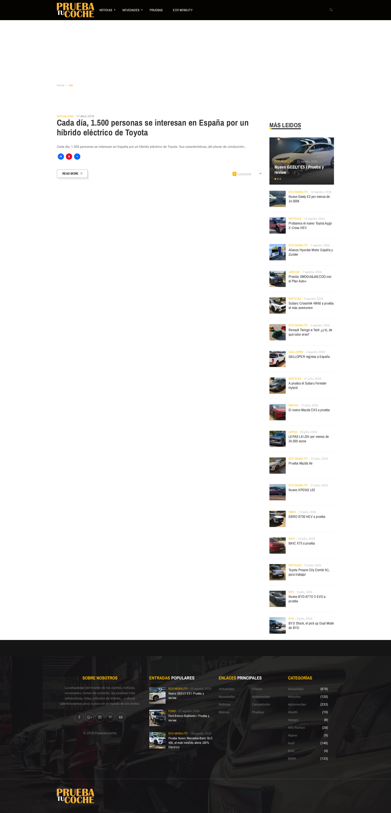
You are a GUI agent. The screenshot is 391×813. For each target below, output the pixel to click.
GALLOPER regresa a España (309, 356)
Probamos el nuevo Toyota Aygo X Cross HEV (310, 225)
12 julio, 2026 (312, 565)
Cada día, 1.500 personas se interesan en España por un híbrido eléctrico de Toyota (153, 127)
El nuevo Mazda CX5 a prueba (309, 409)
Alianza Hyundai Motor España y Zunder (311, 252)
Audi (291, 743)
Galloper (296, 352)
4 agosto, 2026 (320, 325)
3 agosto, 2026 (315, 352)
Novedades (130, 10)
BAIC (292, 539)
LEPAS (293, 432)
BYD (291, 592)
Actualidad (65, 116)
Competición (261, 704)
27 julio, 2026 (309, 405)
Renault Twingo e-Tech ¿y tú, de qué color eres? (310, 332)
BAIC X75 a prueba (302, 543)
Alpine (292, 735)
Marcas (224, 712)
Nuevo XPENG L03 (302, 489)
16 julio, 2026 (306, 539)
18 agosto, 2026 (321, 192)
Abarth (293, 712)
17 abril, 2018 (85, 116)
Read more (70, 173)
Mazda (293, 405)
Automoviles (261, 696)
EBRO (292, 512)
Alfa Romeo (296, 727)
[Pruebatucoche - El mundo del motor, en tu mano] (75, 10)
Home (60, 85)
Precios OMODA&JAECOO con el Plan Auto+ (310, 279)
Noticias (105, 10)
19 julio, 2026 (307, 512)
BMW (292, 758)
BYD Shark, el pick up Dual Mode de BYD (311, 625)
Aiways (293, 720)
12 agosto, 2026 (314, 219)
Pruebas (156, 10)
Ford (172, 711)
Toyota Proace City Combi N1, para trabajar (309, 572)
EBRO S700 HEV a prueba (307, 516)
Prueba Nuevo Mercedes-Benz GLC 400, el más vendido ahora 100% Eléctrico (190, 742)
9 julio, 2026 (304, 592)
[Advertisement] (195, 50)
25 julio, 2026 (308, 432)
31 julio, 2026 (312, 379)
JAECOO (294, 272)
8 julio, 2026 (304, 619)
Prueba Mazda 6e (300, 463)
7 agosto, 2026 (320, 245)
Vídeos (257, 689)
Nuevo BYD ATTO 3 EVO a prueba (307, 599)
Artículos (294, 696)
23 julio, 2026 (319, 459)
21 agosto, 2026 (189, 711)
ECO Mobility (182, 10)
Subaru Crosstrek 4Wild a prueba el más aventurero (311, 305)
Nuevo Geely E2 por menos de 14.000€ (309, 199)
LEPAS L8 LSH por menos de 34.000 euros (309, 439)
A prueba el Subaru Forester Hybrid (307, 385)
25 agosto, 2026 (307, 161)
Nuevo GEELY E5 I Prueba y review (299, 169)
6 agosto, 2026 (313, 299)
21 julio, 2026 (319, 485)
